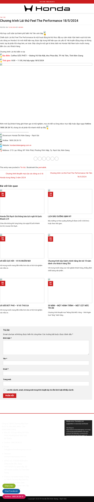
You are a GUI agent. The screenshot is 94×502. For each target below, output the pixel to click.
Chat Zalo (9, 486)
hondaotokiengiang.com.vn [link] (20, 145)
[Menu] (4, 8)
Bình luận (7, 338)
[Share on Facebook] (40, 158)
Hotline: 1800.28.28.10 (14, 496)
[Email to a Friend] (48, 158)
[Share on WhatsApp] (35, 158)
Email (6, 369)
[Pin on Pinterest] (52, 158)
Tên (5, 359)
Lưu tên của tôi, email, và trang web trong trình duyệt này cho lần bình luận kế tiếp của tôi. (40, 390)
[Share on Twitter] (44, 158)
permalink (42, 167)
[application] (78, 428)
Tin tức (3, 17)
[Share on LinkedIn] (57, 158)
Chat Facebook (11, 491)
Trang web (7, 379)
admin (20, 27)
